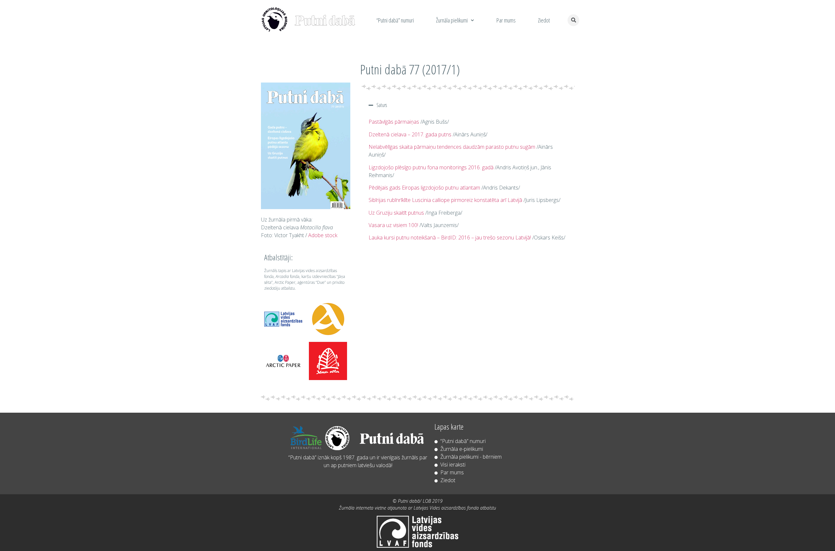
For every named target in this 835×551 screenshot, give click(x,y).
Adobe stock (322, 235)
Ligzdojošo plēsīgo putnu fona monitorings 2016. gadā (431, 167)
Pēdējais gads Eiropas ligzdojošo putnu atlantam (424, 187)
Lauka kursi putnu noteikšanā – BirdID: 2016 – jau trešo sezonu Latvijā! (450, 237)
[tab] (468, 105)
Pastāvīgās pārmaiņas (394, 121)
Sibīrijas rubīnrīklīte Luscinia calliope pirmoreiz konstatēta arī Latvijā (445, 200)
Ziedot (544, 20)
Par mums (506, 20)
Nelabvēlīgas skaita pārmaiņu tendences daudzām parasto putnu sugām (452, 146)
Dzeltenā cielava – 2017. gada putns (410, 134)
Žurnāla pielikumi (452, 20)
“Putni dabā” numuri (395, 20)
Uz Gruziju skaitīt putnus (396, 212)
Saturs (381, 105)
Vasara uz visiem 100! (393, 225)
